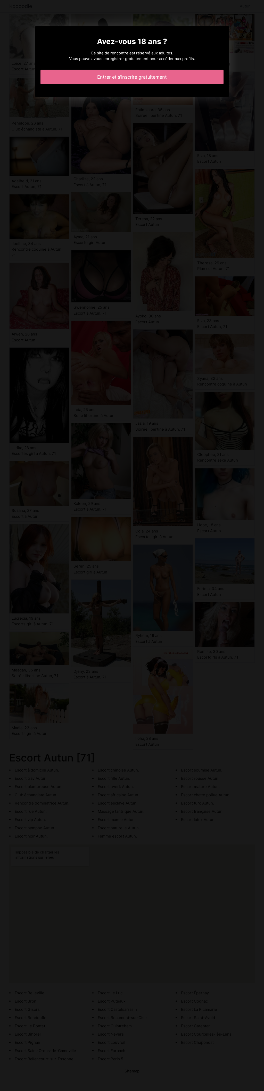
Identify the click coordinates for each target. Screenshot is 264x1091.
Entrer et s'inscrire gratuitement (132, 77)
